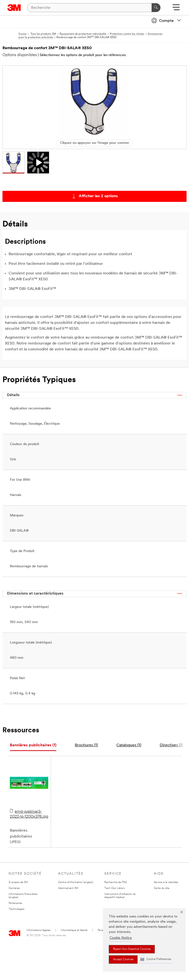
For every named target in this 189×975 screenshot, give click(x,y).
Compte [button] (166, 21)
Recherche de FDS (115, 882)
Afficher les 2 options (98, 196)
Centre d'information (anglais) (75, 882)
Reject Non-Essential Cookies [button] (132, 949)
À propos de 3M (18, 882)
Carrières (14, 888)
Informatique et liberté (74, 930)
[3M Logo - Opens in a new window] (14, 7)
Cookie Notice (121, 938)
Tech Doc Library (114, 888)
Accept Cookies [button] (123, 959)
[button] (156, 959)
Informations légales (38, 930)
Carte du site (161, 888)
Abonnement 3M (68, 888)
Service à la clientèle (166, 882)
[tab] (33, 745)
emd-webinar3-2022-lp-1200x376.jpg (29, 814)
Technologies (16, 909)
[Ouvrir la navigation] (176, 9)
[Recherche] (156, 7)
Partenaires (15, 903)
